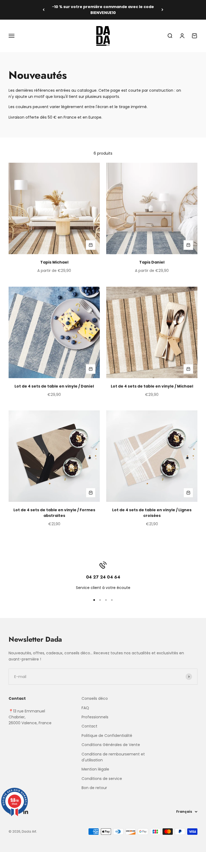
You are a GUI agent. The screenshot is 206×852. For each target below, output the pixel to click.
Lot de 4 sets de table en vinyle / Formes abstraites (54, 512)
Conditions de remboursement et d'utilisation (113, 757)
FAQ (85, 708)
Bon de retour (94, 787)
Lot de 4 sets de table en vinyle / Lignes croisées (152, 512)
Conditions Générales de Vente (111, 744)
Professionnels (95, 717)
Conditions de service (102, 778)
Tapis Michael (54, 262)
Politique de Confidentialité (107, 735)
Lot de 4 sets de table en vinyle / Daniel (54, 386)
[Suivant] (162, 10)
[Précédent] (44, 10)
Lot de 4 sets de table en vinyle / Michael (152, 386)
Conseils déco (95, 698)
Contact (89, 726)
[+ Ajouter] (90, 245)
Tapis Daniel (151, 262)
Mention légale (95, 769)
